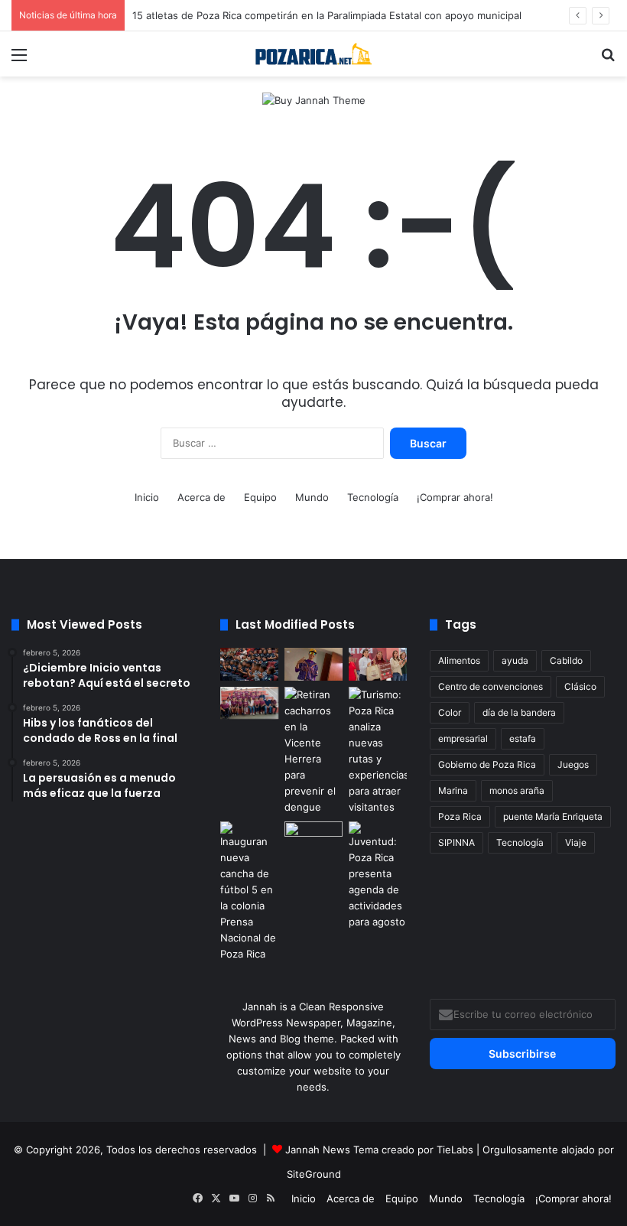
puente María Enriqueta (553, 816)
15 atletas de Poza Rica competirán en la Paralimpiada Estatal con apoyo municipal (326, 15)
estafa (522, 738)
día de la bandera (519, 712)
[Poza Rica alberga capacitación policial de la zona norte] (249, 664)
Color (449, 712)
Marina (453, 790)
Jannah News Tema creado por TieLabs (379, 1149)
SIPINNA (456, 842)
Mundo (312, 497)
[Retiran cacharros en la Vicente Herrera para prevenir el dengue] (313, 751)
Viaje (575, 842)
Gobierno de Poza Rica (487, 764)
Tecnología (372, 497)
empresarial (463, 738)
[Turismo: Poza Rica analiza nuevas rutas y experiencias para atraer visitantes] (378, 751)
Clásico (580, 686)
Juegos (573, 764)
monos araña (516, 790)
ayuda (515, 660)
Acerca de (201, 497)
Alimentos (459, 660)
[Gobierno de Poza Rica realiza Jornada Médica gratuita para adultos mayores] (313, 837)
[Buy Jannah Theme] (313, 99)
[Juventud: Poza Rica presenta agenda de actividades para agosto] (378, 875)
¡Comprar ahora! (455, 497)
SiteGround (314, 1174)
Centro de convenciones (490, 686)
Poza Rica (460, 816)
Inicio (147, 497)
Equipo (260, 497)
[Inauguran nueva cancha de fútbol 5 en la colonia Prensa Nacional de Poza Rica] (249, 891)
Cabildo (566, 660)
